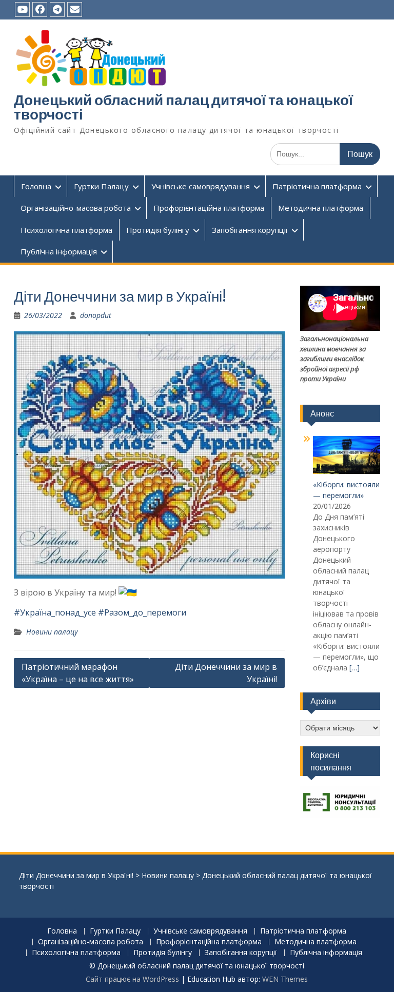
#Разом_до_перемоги (142, 612)
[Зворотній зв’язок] (74, 9)
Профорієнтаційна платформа (208, 208)
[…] (354, 667)
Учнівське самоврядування (200, 186)
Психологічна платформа (66, 230)
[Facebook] (39, 9)
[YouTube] (22, 9)
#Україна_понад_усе (55, 612)
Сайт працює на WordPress (132, 979)
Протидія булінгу (157, 230)
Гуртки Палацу (101, 186)
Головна (36, 186)
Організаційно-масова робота (76, 208)
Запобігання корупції (250, 230)
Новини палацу (51, 632)
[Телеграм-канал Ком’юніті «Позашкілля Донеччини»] (57, 9)
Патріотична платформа (317, 186)
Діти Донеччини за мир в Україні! (226, 673)
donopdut (95, 315)
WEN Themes (285, 979)
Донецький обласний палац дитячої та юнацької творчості (183, 107)
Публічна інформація (59, 251)
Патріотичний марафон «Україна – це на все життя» (78, 673)
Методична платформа (320, 208)
